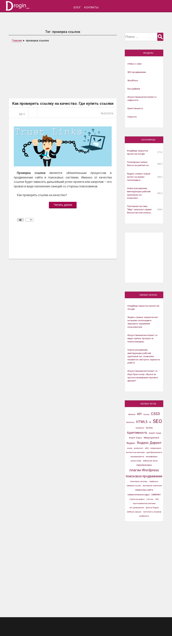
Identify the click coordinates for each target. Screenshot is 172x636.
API (139, 414)
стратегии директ (137, 499)
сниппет (156, 494)
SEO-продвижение (136, 72)
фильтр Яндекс (152, 508)
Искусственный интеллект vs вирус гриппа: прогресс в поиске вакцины (142, 338)
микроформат (152, 457)
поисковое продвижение (144, 476)
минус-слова (136, 461)
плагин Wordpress (144, 470)
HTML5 (141, 422)
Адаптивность (137, 432)
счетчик (149, 499)
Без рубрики (133, 88)
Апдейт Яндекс (135, 438)
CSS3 (155, 414)
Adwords (131, 414)
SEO (157, 421)
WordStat (149, 428)
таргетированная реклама (144, 503)
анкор (129, 448)
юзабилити (144, 516)
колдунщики (155, 448)
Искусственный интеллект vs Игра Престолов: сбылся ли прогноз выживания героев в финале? (142, 376)
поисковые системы (138, 481)
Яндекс (130, 443)
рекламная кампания (152, 486)
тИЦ (157, 499)
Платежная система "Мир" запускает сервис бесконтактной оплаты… (139, 209)
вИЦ (147, 448)
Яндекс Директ (149, 443)
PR (150, 422)
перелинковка (144, 465)
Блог (77, 7)
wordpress (140, 428)
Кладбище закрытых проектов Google (137, 152)
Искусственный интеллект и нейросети (141, 98)
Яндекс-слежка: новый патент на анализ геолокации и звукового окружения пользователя (142, 322)
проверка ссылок (133, 486)
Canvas (146, 414)
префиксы (153, 481)
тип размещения (136, 508)
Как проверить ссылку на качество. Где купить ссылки (62, 103)
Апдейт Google (155, 433)
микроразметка (137, 457)
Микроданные (151, 437)
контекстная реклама (135, 452)
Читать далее (63, 205)
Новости (132, 117)
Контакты (91, 7)
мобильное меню (150, 461)
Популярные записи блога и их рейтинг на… (138, 164)
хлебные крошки (134, 512)
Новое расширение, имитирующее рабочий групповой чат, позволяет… (138, 193)
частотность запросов (152, 512)
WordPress (132, 80)
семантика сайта (144, 489)
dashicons (130, 422)
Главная (17, 40)
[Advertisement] (63, 69)
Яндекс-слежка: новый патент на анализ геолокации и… (138, 176)
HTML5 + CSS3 (134, 64)
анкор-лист (138, 448)
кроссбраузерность (154, 452)
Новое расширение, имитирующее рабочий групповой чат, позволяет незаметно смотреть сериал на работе (143, 356)
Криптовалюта (135, 108)
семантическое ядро (138, 494)
